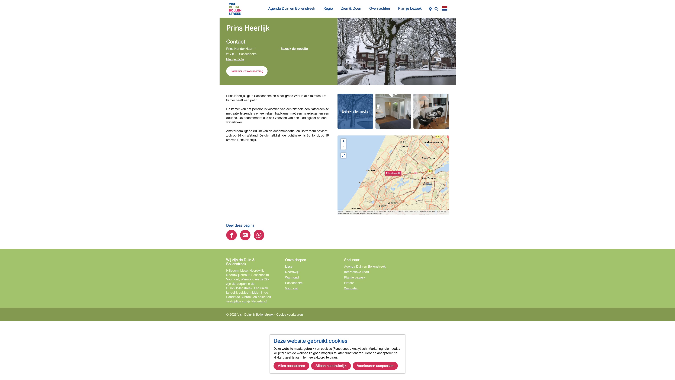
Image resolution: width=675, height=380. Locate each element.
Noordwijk (292, 272)
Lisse (288, 266)
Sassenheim (294, 283)
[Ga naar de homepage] (235, 9)
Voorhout (291, 288)
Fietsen (349, 283)
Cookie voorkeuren (289, 314)
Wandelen (351, 288)
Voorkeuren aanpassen (375, 366)
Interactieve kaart (356, 272)
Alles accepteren (291, 366)
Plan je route (235, 59)
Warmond (292, 277)
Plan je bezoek (354, 277)
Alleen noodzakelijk (331, 366)
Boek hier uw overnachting (247, 71)
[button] (393, 175)
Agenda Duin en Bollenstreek (364, 266)
